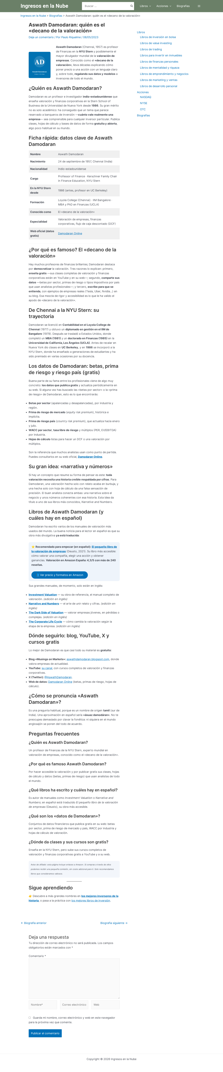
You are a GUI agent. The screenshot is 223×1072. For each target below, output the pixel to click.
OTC (143, 109)
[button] (149, 6)
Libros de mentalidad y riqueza (159, 67)
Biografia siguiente (114, 923)
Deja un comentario (41, 37)
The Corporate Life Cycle (45, 621)
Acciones (143, 92)
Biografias (143, 115)
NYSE (143, 103)
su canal (47, 668)
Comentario (37, 956)
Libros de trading (151, 49)
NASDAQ (145, 97)
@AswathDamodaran (58, 677)
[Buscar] (132, 6)
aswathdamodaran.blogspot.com (88, 659)
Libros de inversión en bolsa (158, 37)
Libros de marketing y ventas (158, 80)
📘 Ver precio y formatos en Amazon (59, 575)
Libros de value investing (156, 43)
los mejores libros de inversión (90, 900)
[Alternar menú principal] (199, 6)
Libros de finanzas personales (159, 61)
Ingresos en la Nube (44, 6)
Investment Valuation (43, 594)
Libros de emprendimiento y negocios (164, 73)
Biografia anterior (34, 923)
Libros (141, 32)
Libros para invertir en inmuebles (161, 55)
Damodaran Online (70, 233)
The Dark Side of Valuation (46, 612)
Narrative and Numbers (44, 603)
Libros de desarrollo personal (158, 86)
